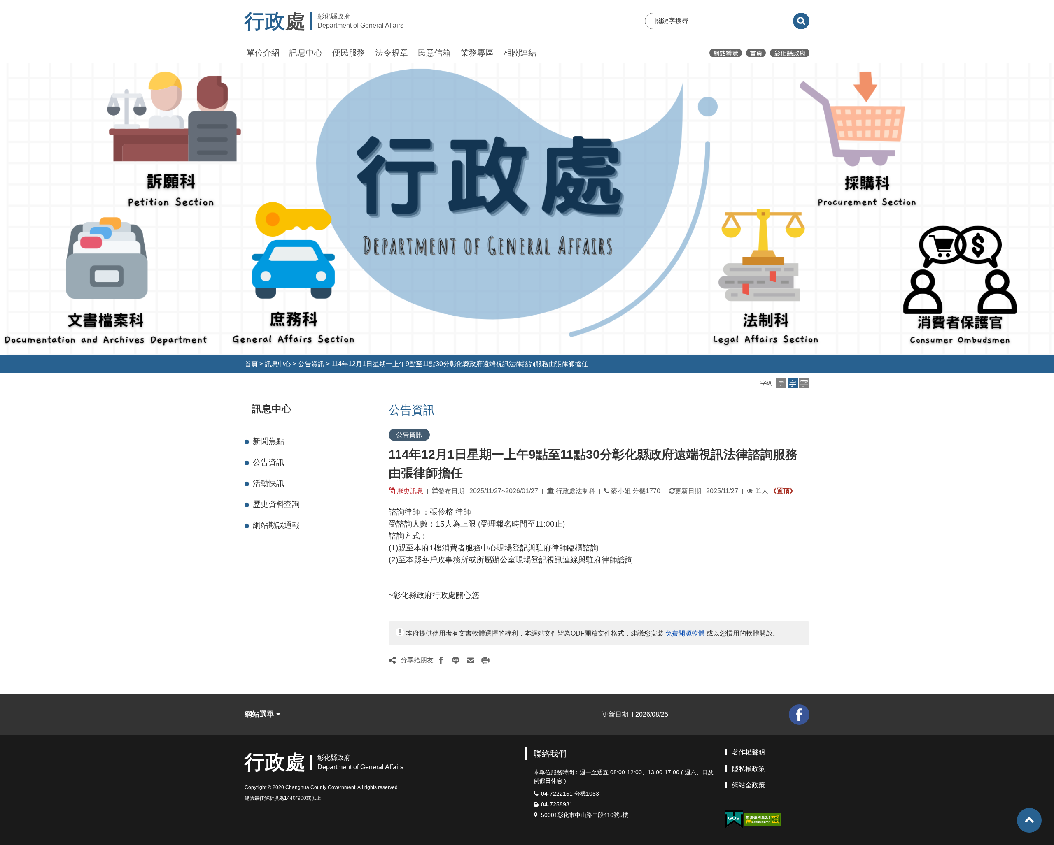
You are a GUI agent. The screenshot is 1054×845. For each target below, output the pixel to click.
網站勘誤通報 (276, 525)
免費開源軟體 (685, 633)
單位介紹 (263, 52)
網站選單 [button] (260, 714)
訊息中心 (305, 52)
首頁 (251, 363)
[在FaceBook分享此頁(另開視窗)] (441, 660)
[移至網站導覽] (725, 53)
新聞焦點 (268, 441)
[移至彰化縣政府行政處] (756, 53)
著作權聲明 (748, 752)
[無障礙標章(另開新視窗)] (762, 818)
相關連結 (520, 52)
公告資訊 (311, 363)
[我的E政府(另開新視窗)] (734, 819)
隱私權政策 (748, 768)
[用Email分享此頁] (470, 660)
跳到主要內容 (28, 5)
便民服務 (348, 52)
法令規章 (391, 52)
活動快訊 (268, 483)
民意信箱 (434, 52)
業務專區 (477, 52)
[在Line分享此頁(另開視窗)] (456, 660)
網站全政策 (748, 785)
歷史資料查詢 (276, 504)
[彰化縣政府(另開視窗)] (789, 53)
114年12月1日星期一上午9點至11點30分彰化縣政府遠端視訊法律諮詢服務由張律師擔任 (459, 363)
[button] (781, 383)
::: (240, 51)
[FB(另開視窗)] (799, 714)
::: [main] (384, 407)
